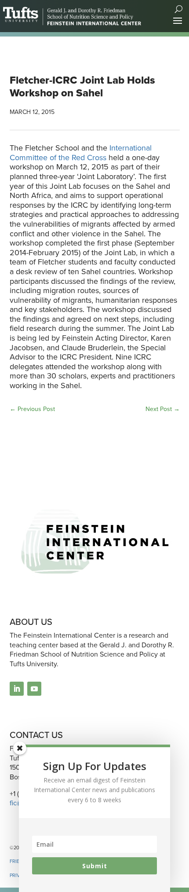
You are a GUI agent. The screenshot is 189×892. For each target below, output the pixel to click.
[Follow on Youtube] (34, 689)
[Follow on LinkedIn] (17, 689)
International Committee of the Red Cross (81, 152)
